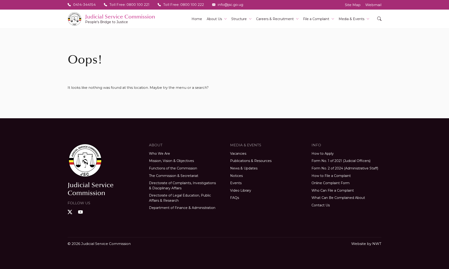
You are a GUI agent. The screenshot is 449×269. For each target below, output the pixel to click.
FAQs (234, 198)
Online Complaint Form (330, 183)
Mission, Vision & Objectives (171, 161)
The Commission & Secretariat (173, 176)
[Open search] (379, 19)
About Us (214, 19)
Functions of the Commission (173, 168)
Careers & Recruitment (275, 19)
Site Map (353, 5)
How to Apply (322, 153)
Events (236, 183)
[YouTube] (81, 212)
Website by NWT (366, 243)
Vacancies (238, 153)
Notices (236, 176)
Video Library (240, 190)
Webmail (373, 5)
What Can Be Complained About (338, 198)
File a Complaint (316, 19)
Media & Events (351, 19)
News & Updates (243, 168)
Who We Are (159, 153)
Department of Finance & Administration (182, 208)
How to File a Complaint (331, 176)
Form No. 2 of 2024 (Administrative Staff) (344, 168)
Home (197, 19)
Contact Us (320, 205)
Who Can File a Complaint (332, 190)
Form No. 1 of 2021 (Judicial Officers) (340, 161)
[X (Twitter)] (70, 212)
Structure (239, 19)
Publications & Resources (251, 161)
